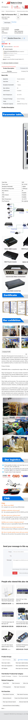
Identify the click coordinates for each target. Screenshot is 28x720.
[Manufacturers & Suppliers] (14, 2)
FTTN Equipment (7, 687)
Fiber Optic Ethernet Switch (9, 702)
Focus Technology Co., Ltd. (19, 713)
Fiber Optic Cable (6, 663)
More (3, 708)
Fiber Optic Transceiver (19, 687)
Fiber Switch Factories (22, 694)
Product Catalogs (23, 659)
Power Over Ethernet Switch (21, 698)
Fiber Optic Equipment (7, 665)
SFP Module (4, 668)
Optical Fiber (6, 683)
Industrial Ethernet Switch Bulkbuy (11, 705)
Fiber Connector (16, 683)
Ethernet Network (7, 698)
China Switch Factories (8, 694)
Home (3, 11)
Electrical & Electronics (10, 11)
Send (15, 573)
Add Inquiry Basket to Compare (10, 63)
